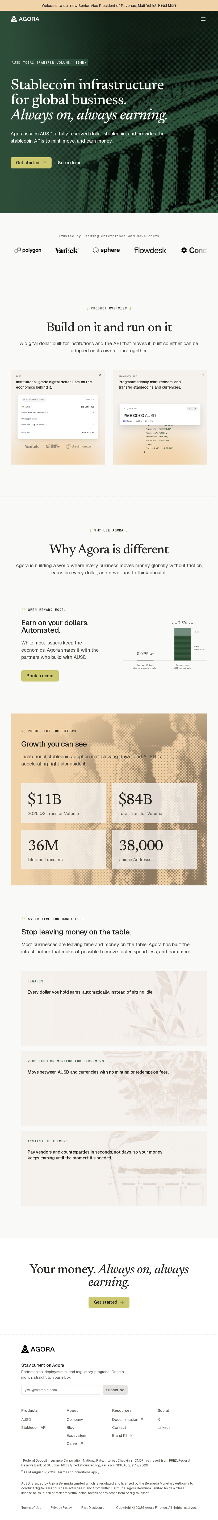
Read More (167, 5)
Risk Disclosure (92, 1507)
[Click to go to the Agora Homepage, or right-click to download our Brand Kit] (25, 19)
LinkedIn (164, 1427)
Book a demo (40, 676)
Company (75, 1419)
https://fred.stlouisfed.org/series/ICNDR (91, 1465)
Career (72, 1443)
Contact (119, 1427)
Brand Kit (119, 1435)
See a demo (70, 163)
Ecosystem (76, 1435)
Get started (27, 163)
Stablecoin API (33, 1427)
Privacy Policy (61, 1507)
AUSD (26, 1419)
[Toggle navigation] (203, 19)
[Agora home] (74, 1349)
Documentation (125, 1419)
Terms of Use (31, 1507)
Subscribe (115, 1390)
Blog (70, 1427)
